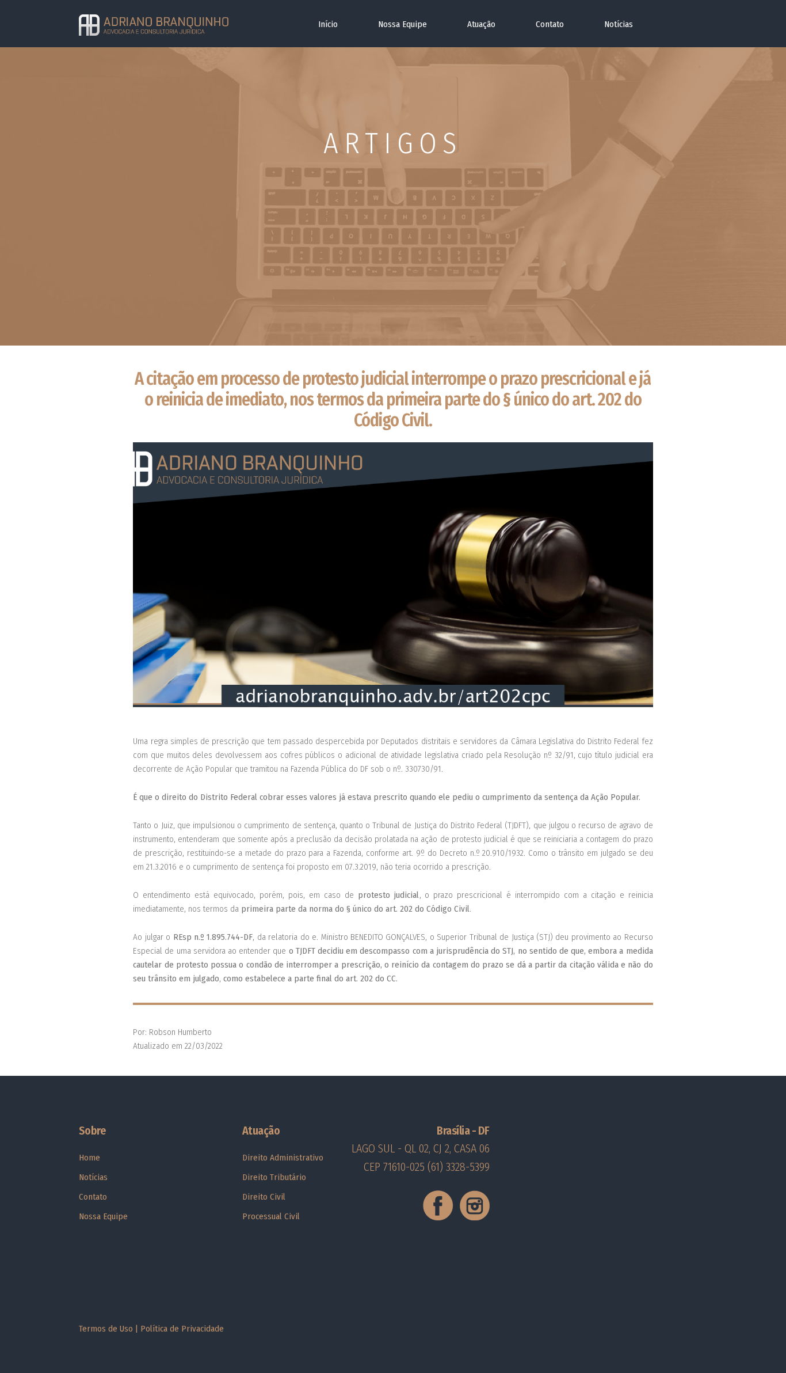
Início (328, 24)
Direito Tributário (274, 1177)
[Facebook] (439, 1217)
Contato (550, 24)
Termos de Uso (106, 1328)
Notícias (618, 24)
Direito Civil (263, 1197)
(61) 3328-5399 (459, 1167)
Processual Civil (271, 1216)
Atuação (481, 24)
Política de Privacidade (182, 1328)
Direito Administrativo (282, 1157)
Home (89, 1157)
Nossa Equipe (402, 24)
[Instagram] (473, 1217)
